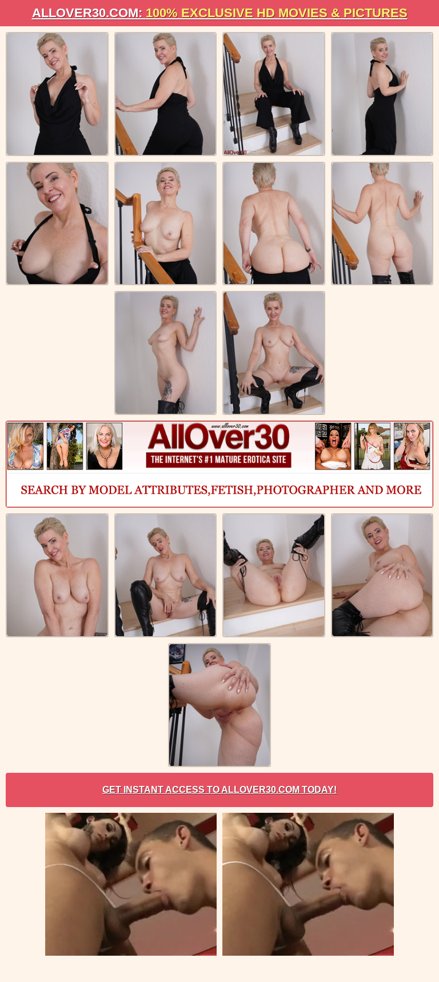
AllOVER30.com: (220, 13)
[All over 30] (219, 464)
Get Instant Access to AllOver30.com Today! (219, 790)
